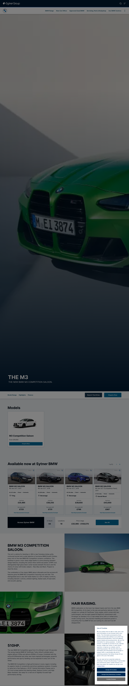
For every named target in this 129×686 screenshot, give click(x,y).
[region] (111, 655)
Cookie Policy (101, 666)
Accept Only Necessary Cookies (111, 674)
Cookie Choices (111, 679)
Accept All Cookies (111, 669)
